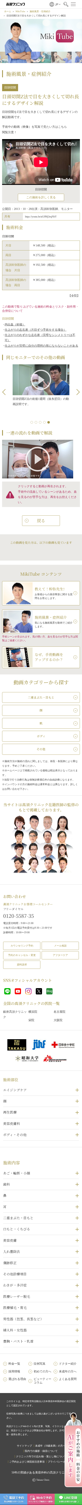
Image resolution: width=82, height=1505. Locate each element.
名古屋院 (59, 1011)
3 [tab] (41, 423)
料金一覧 (14, 1363)
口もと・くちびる (16, 1229)
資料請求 (22, 964)
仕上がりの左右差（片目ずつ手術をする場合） (35, 329)
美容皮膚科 (11, 1123)
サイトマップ (24, 1445)
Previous (5, 392)
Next (77, 392)
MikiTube (20, 11)
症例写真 (39, 1363)
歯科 (6, 1184)
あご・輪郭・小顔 (16, 1173)
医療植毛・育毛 (15, 1307)
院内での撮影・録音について (41, 1451)
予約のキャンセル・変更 (22, 955)
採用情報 (14, 1371)
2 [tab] (37, 423)
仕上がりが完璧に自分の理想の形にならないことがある (41, 345)
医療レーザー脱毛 (16, 1296)
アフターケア (60, 955)
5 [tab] (49, 423)
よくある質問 (68, 1379)
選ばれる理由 (17, 1379)
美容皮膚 (10, 1240)
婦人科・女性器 (15, 1330)
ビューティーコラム (42, 1380)
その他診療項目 (15, 1274)
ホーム (7, 11)
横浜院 (32, 1011)
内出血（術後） (15, 324)
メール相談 (60, 945)
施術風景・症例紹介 (40, 11)
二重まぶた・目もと (18, 1217)
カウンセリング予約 (22, 945)
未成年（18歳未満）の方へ (50, 1445)
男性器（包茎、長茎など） (23, 1319)
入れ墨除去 (11, 1251)
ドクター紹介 (68, 1363)
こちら (62, 126)
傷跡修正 (10, 1262)
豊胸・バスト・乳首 (18, 1341)
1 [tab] (32, 423)
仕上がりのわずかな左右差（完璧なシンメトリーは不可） (40, 337)
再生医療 (10, 1112)
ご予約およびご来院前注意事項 (27, 1461)
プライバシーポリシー (60, 1461)
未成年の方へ (68, 1371)
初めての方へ (42, 1371)
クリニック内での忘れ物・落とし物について (41, 1456)
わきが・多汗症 (15, 1285)
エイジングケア (15, 1090)
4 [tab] (45, 423)
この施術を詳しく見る (41, 197)
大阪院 (58, 1020)
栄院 (31, 1020)
